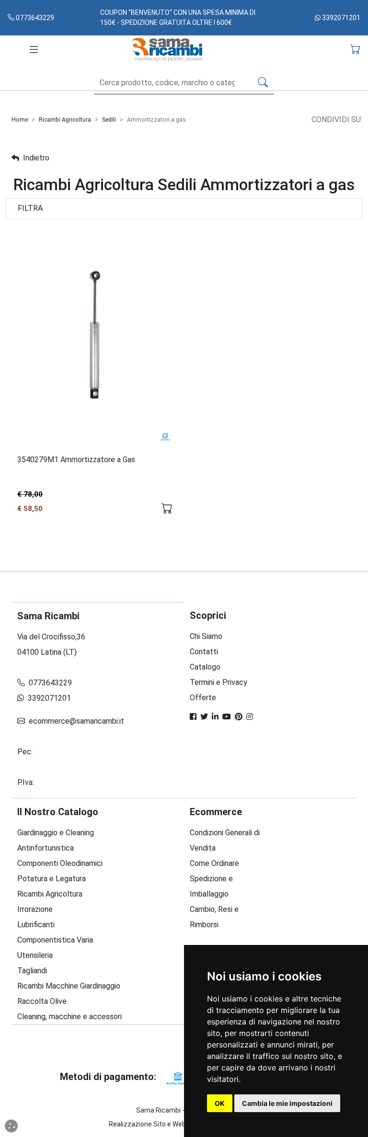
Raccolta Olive (42, 1001)
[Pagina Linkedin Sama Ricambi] (215, 716)
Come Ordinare (214, 863)
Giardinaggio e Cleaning (55, 832)
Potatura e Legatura (51, 878)
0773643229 (34, 18)
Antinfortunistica (45, 848)
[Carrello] (355, 49)
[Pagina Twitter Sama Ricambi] (204, 716)
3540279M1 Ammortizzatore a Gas (76, 459)
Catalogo (205, 666)
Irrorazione (35, 909)
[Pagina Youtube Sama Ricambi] (226, 716)
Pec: (25, 751)
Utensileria (35, 955)
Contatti (204, 651)
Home (20, 119)
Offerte (203, 697)
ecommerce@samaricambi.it (75, 721)
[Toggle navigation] (34, 50)
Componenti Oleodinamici (60, 863)
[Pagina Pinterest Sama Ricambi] (238, 716)
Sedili (109, 119)
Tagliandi (32, 970)
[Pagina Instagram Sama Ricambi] (249, 716)
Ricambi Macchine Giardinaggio (68, 985)
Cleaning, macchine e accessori (69, 1016)
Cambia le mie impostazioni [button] (287, 1103)
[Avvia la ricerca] (263, 83)
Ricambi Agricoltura (65, 119)
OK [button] (220, 1103)
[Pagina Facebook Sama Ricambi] (193, 716)
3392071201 (340, 18)
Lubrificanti (36, 924)
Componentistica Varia (55, 939)
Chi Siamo (206, 636)
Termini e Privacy (218, 682)
